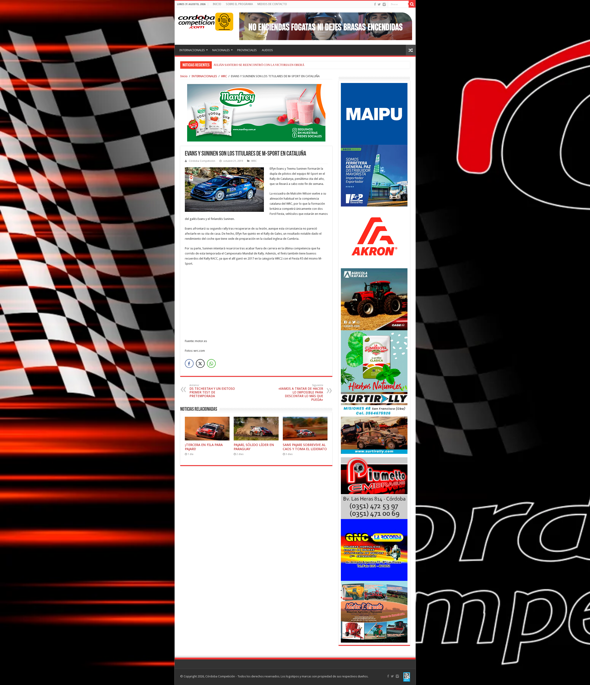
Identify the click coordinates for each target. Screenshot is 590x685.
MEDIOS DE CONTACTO (272, 4)
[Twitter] (379, 4)
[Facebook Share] (189, 363)
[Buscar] (412, 4)
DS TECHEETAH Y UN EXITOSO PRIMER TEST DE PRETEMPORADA (212, 391)
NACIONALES (221, 50)
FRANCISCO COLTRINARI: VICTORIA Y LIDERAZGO (249, 65)
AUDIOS (267, 50)
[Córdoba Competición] (196, 20)
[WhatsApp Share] (211, 363)
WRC (224, 76)
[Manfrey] (256, 112)
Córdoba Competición (202, 160)
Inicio (184, 76)
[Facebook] (375, 4)
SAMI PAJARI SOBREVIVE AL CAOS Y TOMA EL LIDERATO (305, 447)
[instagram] (384, 4)
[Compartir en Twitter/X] (200, 363)
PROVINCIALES (247, 50)
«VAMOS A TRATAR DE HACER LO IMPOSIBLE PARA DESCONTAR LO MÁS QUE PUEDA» (300, 393)
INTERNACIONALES (192, 50)
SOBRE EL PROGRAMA (239, 4)
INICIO (217, 4)
